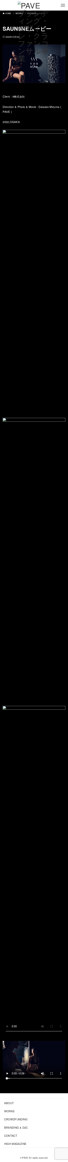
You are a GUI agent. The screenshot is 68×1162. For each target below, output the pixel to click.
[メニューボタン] (63, 5)
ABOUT (9, 1103)
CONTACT (10, 1136)
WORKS (9, 1111)
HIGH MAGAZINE (15, 1144)
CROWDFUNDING (15, 1119)
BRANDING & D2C (16, 1127)
